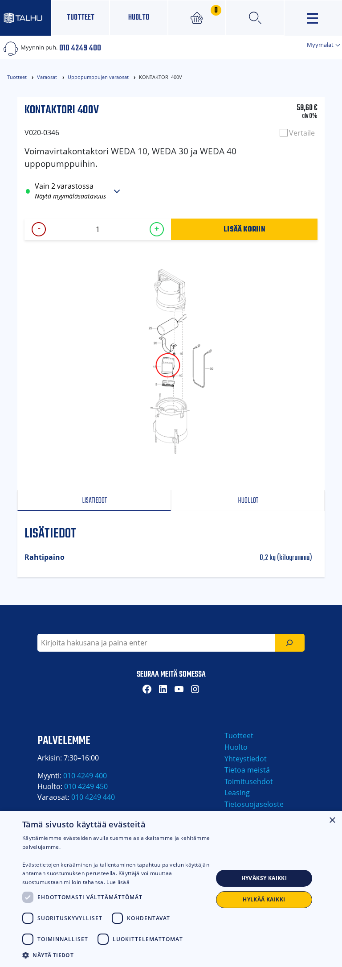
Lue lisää (118, 882)
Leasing (237, 793)
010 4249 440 (93, 797)
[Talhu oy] (25, 17)
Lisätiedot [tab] (94, 501)
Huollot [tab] (248, 501)
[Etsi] (290, 643)
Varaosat (47, 77)
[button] (117, 955)
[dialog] (171, 889)
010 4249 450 (86, 786)
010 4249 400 (80, 47)
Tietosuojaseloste (254, 804)
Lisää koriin (244, 228)
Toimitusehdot (248, 781)
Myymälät (321, 45)
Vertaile (302, 133)
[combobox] (156, 643)
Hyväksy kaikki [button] (264, 878)
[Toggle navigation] (313, 18)
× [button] (332, 820)
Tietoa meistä (247, 770)
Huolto (138, 18)
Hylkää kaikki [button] (264, 899)
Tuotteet (80, 18)
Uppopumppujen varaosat (98, 77)
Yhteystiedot (245, 759)
